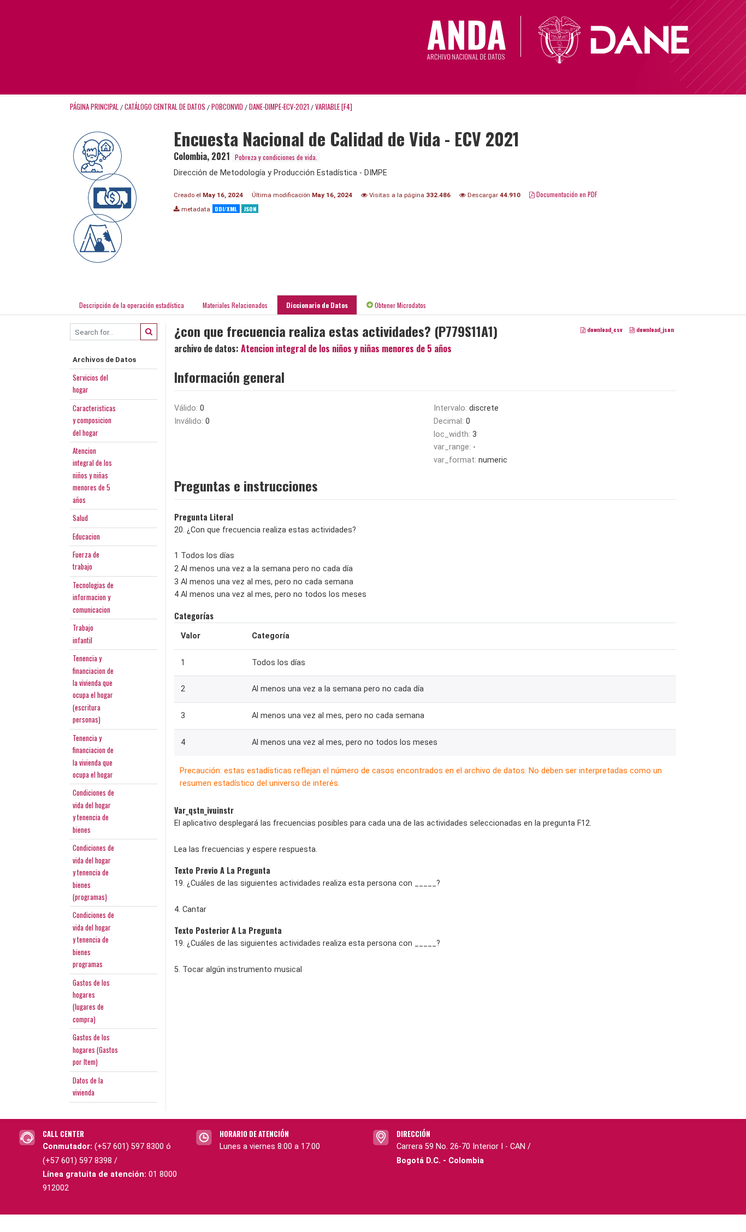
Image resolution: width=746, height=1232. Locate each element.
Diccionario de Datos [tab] (317, 305)
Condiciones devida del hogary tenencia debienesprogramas (93, 939)
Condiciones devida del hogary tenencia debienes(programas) (93, 872)
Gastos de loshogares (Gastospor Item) (95, 1049)
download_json (654, 329)
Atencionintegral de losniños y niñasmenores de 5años (92, 475)
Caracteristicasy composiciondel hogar (94, 420)
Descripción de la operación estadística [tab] (131, 305)
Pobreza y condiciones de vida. (276, 157)
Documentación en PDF (566, 194)
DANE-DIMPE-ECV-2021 (279, 107)
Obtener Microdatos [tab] (399, 305)
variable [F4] (333, 107)
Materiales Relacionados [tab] (235, 305)
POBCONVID (227, 107)
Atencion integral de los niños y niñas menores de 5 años (346, 348)
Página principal (94, 107)
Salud (80, 517)
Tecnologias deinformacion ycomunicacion (93, 597)
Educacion (86, 536)
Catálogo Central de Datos (165, 107)
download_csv (604, 329)
